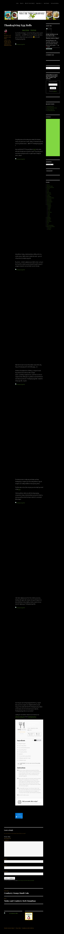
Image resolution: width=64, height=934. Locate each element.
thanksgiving (6, 45)
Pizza (49, 213)
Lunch (9, 37)
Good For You (49, 192)
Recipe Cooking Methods (50, 197)
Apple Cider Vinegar (50, 186)
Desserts (49, 208)
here (19, 489)
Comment (7, 840)
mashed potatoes (7, 43)
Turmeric (49, 229)
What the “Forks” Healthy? (30, 3)
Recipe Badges (49, 196)
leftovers (9, 42)
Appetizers (6, 37)
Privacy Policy (18, 928)
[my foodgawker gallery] (13, 913)
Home (17, 3)
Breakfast (49, 207)
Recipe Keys (48, 217)
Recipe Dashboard (49, 201)
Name (6, 859)
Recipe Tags (48, 220)
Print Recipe (33, 30)
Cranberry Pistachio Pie (50, 109)
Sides (49, 216)
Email (6, 865)
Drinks (48, 191)
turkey (10, 45)
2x (37, 740)
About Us (21, 3)
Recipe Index (38, 3)
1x (35, 740)
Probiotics (48, 195)
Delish (34, 149)
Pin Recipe (38, 734)
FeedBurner (55, 91)
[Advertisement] (53, 137)
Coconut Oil (49, 227)
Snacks (5, 38)
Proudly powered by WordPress (28, 928)
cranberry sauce (7, 40)
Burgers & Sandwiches (50, 187)
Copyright (48, 188)
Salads (49, 214)
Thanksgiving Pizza (32, 716)
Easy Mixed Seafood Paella (51, 110)
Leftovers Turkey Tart (20, 716)
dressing (5, 41)
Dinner (48, 190)
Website (6, 871)
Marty (5, 33)
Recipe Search (49, 218)
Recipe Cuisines (49, 200)
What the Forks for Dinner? (9, 928)
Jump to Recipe (25, 30)
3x (40, 740)
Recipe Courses (49, 199)
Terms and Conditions (55, 3)
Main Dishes (50, 212)
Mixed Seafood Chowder (50, 106)
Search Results (46, 3)
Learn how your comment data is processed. (26, 880)
